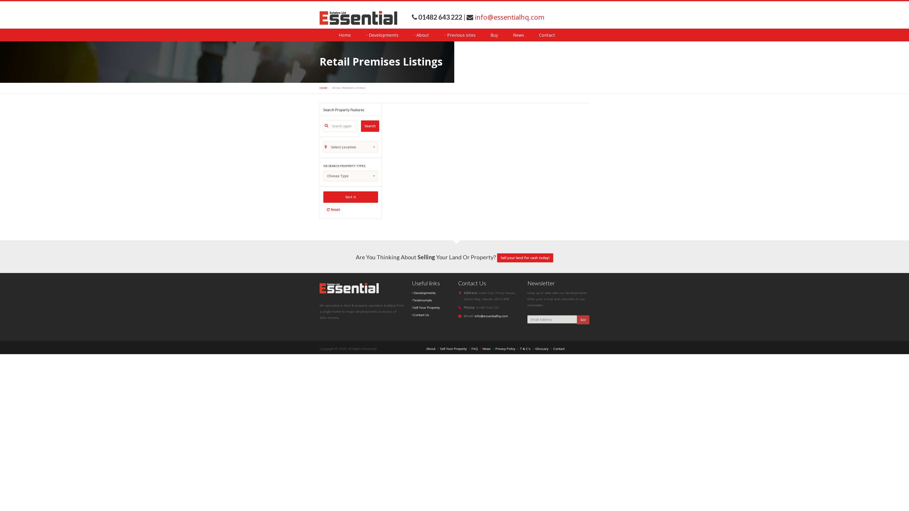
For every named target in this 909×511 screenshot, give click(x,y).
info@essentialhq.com (508, 17)
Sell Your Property (426, 307)
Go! (583, 319)
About (422, 35)
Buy (494, 35)
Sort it (350, 197)
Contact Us (421, 315)
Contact (547, 35)
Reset (335, 209)
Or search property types (344, 166)
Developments (383, 35)
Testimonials (422, 300)
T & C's (525, 349)
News (518, 35)
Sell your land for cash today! (525, 258)
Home (345, 35)
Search (370, 126)
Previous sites (461, 35)
